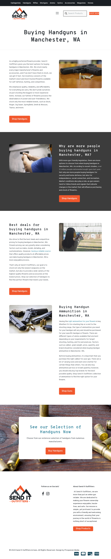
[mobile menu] (57, 13)
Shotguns (44, 3)
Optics (60, 3)
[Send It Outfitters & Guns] (19, 13)
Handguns (27, 3)
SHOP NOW (94, 13)
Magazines (81, 3)
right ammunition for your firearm (82, 321)
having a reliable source (41, 251)
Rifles (35, 3)
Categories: (16, 3)
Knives (90, 3)
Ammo (52, 3)
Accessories (70, 3)
